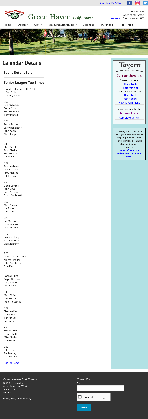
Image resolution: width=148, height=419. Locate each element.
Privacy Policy (9, 398)
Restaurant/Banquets (61, 24)
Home (7, 24)
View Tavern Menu (129, 102)
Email (79, 383)
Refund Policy (24, 398)
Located (115, 18)
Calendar (88, 24)
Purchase (107, 24)
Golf (36, 24)
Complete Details (129, 117)
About (22, 24)
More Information (129, 150)
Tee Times (126, 24)
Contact (7, 392)
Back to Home (11, 362)
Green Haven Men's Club (110, 3)
